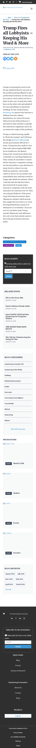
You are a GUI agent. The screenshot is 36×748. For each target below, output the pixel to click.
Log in (18, 716)
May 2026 (19, 579)
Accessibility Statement (18, 737)
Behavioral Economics (13, 381)
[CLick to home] (5, 18)
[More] (16, 58)
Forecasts (8, 392)
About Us (18, 688)
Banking (8, 375)
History (7, 409)
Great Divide (9, 403)
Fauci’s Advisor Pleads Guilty (18, 306)
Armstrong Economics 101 (14, 364)
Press (18, 245)
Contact (18, 693)
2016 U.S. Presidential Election (14, 242)
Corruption (8, 245)
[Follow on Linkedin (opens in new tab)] (3, 2)
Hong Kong (9, 415)
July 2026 (21, 574)
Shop (18, 698)
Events (18, 665)
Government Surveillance (14, 398)
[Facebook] (4, 58)
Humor (7, 420)
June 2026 (9, 579)
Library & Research (18, 671)
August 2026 (10, 574)
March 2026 (20, 584)
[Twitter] (8, 58)
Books (7, 387)
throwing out (8, 113)
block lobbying (20, 140)
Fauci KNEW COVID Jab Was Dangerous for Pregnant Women (17, 316)
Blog (9, 18)
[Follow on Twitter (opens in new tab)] (10, 2)
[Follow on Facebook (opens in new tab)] (6, 2)
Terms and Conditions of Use (18, 728)
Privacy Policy (18, 732)
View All (8, 589)
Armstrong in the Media (13, 370)
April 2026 (9, 584)
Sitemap (18, 741)
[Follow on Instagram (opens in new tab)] (13, 2)
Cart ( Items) (27, 2)
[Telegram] (12, 58)
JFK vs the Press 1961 (14, 298)
